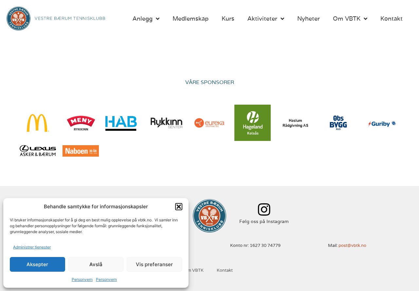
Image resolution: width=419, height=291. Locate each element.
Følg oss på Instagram (264, 221)
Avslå (95, 264)
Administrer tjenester (32, 247)
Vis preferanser (154, 264)
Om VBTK (346, 18)
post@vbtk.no (352, 245)
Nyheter (308, 18)
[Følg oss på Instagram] (264, 209)
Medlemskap (191, 18)
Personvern (82, 279)
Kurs (228, 18)
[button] (178, 206)
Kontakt (391, 18)
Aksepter (37, 264)
